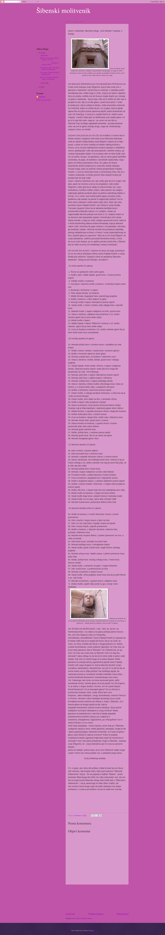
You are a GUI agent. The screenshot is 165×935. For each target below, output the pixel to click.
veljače (43, 55)
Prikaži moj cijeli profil (43, 100)
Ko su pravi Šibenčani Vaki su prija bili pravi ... (50, 73)
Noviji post (70, 914)
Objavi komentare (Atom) (84, 918)
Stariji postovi (123, 914)
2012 (40, 87)
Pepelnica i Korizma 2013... (49, 63)
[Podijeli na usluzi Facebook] (98, 815)
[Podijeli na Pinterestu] (100, 815)
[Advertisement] (97, 898)
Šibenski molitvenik (63, 10)
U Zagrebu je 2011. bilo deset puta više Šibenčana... (49, 68)
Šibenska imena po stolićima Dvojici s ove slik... (49, 59)
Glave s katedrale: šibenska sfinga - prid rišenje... (49, 78)
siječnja (43, 83)
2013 (40, 53)
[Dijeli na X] (96, 815)
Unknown (42, 97)
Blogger (91, 930)
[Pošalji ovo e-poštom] (92, 815)
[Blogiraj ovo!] (94, 815)
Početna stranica (95, 914)
